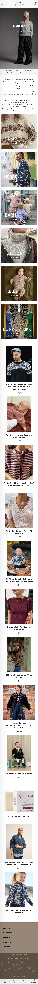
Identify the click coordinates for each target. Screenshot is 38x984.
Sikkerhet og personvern (14, 958)
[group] (19, 38)
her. (26, 102)
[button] (35, 38)
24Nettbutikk (22, 976)
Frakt (12, 954)
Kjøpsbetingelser (21, 954)
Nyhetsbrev (28, 958)
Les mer (19, 971)
